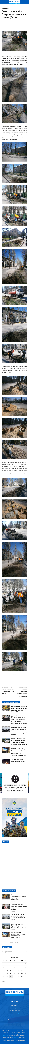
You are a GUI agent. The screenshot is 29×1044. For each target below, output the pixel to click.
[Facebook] (6, 1024)
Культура (4, 710)
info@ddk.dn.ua (20, 1013)
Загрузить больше (14, 942)
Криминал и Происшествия (5, 719)
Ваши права (4, 731)
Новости (7, 8)
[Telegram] (10, 1024)
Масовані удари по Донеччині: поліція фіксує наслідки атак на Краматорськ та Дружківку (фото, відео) (18, 751)
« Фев (3, 981)
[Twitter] (14, 1024)
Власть (3, 742)
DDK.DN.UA (5, 1035)
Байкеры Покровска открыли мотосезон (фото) (8, 691)
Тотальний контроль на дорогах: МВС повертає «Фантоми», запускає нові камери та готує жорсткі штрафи (18, 730)
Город (8, 6)
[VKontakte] (18, 1024)
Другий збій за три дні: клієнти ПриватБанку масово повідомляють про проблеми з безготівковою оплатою (18, 719)
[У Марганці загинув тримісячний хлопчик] (6, 761)
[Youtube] (23, 1024)
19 (10, 973)
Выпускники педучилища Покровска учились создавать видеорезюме (21, 693)
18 (7, 973)
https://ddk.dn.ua (18, 1042)
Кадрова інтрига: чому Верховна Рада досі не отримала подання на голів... (19, 926)
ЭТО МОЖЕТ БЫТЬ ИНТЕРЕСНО (11, 702)
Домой (3, 6)
